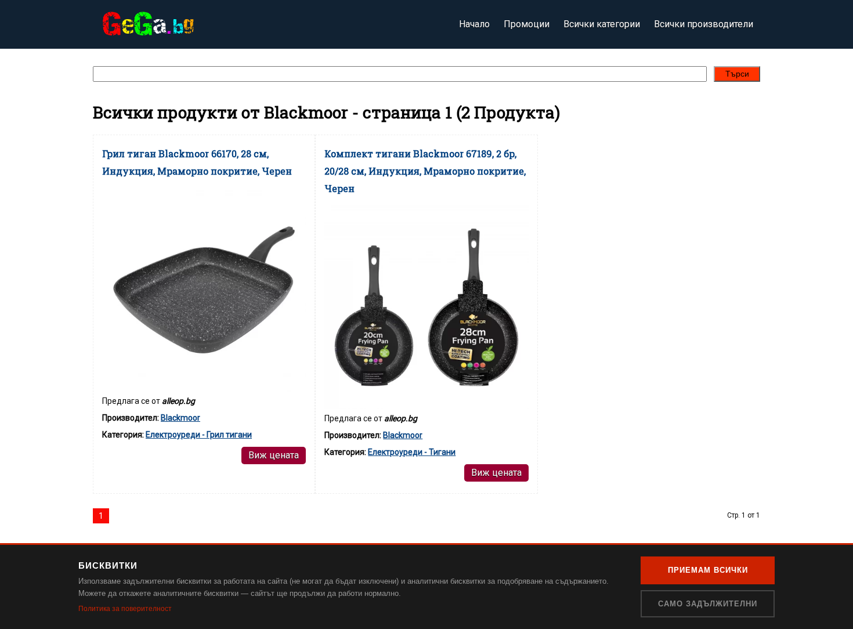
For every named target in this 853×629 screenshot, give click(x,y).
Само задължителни (707, 603)
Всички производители (703, 24)
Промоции (527, 24)
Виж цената (273, 455)
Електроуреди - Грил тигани (199, 434)
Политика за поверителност (125, 609)
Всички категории (601, 24)
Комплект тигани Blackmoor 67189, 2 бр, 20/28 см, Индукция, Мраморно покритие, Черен (425, 170)
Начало (474, 24)
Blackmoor (180, 417)
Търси (737, 73)
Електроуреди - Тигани (412, 452)
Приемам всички (708, 570)
